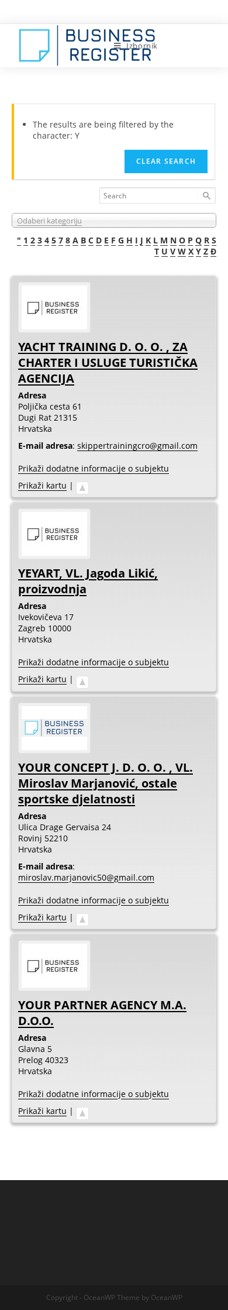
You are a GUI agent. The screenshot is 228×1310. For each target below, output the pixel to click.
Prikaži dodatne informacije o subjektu (93, 468)
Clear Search (166, 161)
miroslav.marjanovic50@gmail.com (86, 877)
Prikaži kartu (42, 485)
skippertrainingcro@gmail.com (137, 445)
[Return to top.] (82, 485)
